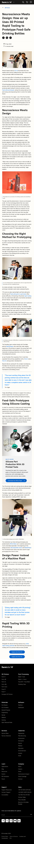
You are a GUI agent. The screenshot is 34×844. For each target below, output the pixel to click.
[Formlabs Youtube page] (15, 820)
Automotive (21, 738)
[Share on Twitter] (7, 38)
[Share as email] (10, 38)
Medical (4, 717)
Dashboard (21, 707)
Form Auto (4, 686)
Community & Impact (23, 774)
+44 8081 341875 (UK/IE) (24, 792)
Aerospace (21, 740)
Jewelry (20, 753)
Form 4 (3, 677)
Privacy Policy (5, 836)
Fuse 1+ (4, 691)
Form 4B (4, 679)
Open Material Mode (7, 722)
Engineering (5, 712)
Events (3, 774)
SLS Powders (5, 707)
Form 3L (4, 361)
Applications (5, 766)
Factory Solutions (6, 736)
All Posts (7, 7)
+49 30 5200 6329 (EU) (24, 790)
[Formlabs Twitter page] (7, 820)
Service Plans (5, 733)
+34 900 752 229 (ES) (24, 795)
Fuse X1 (4, 689)
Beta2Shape (9, 346)
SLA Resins (5, 705)
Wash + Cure (21, 677)
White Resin (13, 544)
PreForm (20, 705)
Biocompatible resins (16, 547)
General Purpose (6, 710)
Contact (20, 779)
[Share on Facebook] (3, 38)
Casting (4, 720)
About (19, 766)
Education (20, 748)
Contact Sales (22, 797)
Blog (3, 769)
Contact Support (6, 792)
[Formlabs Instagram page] (11, 820)
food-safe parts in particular (18, 294)
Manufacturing (22, 736)
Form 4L (4, 681)
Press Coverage (22, 776)
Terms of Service (14, 836)
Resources (4, 771)
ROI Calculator (5, 776)
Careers (20, 769)
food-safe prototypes (8, 90)
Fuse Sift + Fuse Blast (24, 681)
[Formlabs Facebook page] (3, 820)
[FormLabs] (7, 2)
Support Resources (7, 790)
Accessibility (5, 795)
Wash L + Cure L (22, 679)
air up (16, 70)
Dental (3, 715)
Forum (3, 779)
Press (19, 771)
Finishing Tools (22, 684)
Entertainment (22, 750)
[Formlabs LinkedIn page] (19, 820)
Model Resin (28, 547)
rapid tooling (27, 296)
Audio (19, 755)
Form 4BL (4, 684)
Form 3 (26, 359)
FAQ (10, 838)
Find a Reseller (22, 799)
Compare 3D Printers (7, 694)
